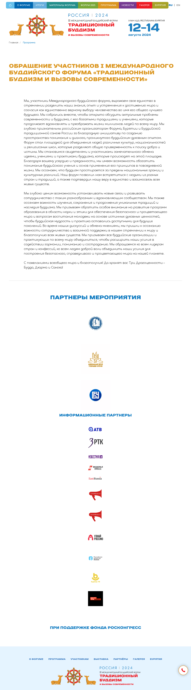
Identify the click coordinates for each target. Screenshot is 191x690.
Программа (57, 665)
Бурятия (156, 665)
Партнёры (120, 665)
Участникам (80, 665)
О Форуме (36, 665)
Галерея (139, 665)
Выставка (101, 665)
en (178, 5)
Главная (13, 43)
